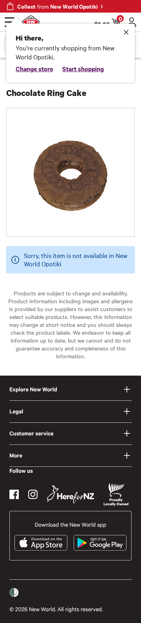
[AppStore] (40, 543)
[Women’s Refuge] (14, 592)
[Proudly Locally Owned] (115, 494)
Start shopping (83, 68)
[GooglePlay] (100, 543)
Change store (34, 68)
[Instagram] (33, 494)
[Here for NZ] (70, 494)
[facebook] (14, 494)
